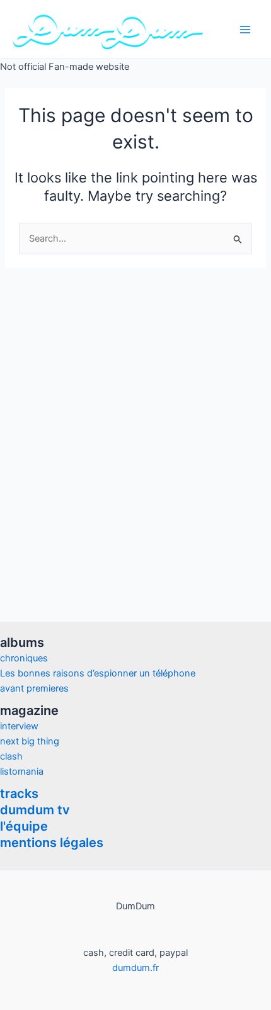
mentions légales (51, 842)
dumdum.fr (135, 968)
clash (11, 756)
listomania (21, 771)
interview (19, 726)
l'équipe (24, 826)
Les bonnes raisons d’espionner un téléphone (97, 673)
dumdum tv (35, 809)
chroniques (24, 658)
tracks (19, 793)
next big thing (29, 741)
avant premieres (34, 688)
